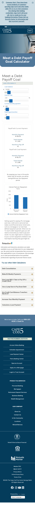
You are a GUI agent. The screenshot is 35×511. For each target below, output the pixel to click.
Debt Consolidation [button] (9, 268)
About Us (17, 411)
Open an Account (16, 363)
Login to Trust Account (17, 372)
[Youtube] (19, 488)
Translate (23, 494)
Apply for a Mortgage (17, 367)
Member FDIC (17, 466)
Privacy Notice (17, 471)
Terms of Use (17, 477)
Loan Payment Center (17, 354)
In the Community (17, 418)
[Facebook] (12, 488)
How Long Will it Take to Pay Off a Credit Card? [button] (14, 280)
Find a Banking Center (17, 359)
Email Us (21, 321)
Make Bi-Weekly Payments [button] (11, 274)
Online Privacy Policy (17, 474)
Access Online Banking (17, 345)
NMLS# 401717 (17, 469)
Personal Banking (17, 386)
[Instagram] (16, 488)
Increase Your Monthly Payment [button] (13, 299)
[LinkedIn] (23, 488)
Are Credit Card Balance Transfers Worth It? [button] (14, 293)
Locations (17, 421)
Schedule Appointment (17, 350)
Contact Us (17, 415)
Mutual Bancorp (17, 424)
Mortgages (17, 389)
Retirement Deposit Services (17, 392)
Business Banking (17, 395)
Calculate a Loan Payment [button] (11, 305)
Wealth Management (17, 399)
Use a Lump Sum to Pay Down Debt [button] (14, 287)
